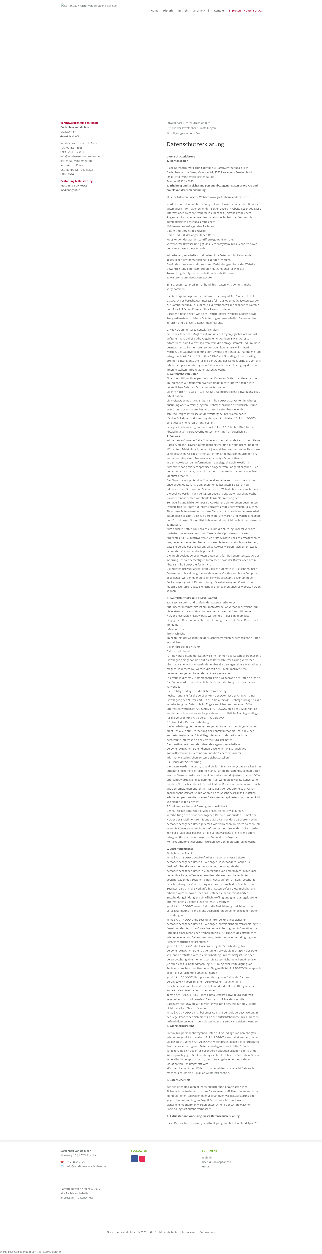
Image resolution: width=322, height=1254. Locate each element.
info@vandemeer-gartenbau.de (80, 156)
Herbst (206, 1166)
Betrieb (183, 10)
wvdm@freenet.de (217, 1073)
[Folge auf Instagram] (142, 1159)
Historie (168, 10)
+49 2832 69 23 (76, 1162)
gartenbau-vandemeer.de (76, 160)
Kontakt (219, 10)
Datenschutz (85, 1197)
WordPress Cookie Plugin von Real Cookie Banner (30, 1251)
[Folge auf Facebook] (134, 1158)
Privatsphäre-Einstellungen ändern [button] (188, 123)
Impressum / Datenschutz (245, 10)
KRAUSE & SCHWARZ (73, 185)
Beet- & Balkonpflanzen (216, 1162)
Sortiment (198, 10)
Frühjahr (207, 1157)
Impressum (67, 1197)
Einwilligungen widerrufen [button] (183, 133)
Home (154, 10)
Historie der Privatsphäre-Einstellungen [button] (191, 128)
